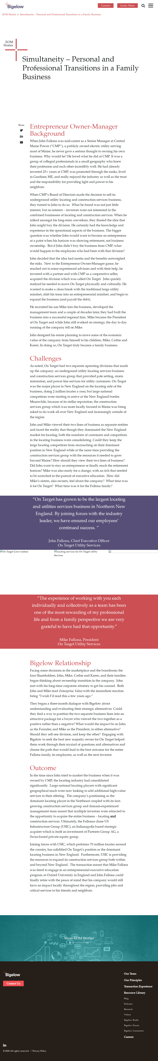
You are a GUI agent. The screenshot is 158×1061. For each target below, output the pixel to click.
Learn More (128, 5)
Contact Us (13, 983)
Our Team (130, 973)
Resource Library (134, 992)
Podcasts (128, 1003)
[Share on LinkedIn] (21, 136)
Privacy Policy (39, 1051)
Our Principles (133, 980)
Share (21, 125)
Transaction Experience (138, 986)
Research (128, 1009)
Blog (126, 998)
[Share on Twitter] (21, 130)
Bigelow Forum (131, 1025)
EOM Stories (9, 14)
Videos (127, 1014)
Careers (105, 5)
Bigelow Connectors (134, 1030)
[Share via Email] (21, 142)
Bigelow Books (131, 1020)
